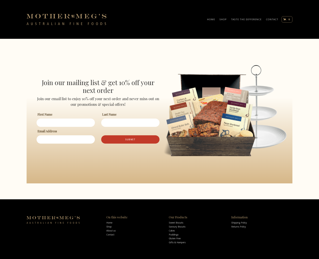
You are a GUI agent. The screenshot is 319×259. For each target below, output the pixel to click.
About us (111, 230)
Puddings (173, 234)
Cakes (172, 230)
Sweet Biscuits (176, 222)
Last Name (109, 114)
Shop (109, 226)
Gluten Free (175, 238)
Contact (110, 234)
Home (109, 222)
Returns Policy (238, 226)
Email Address (47, 131)
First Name (45, 114)
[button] (287, 19)
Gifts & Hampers (177, 242)
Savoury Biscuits (177, 226)
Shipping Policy (239, 222)
